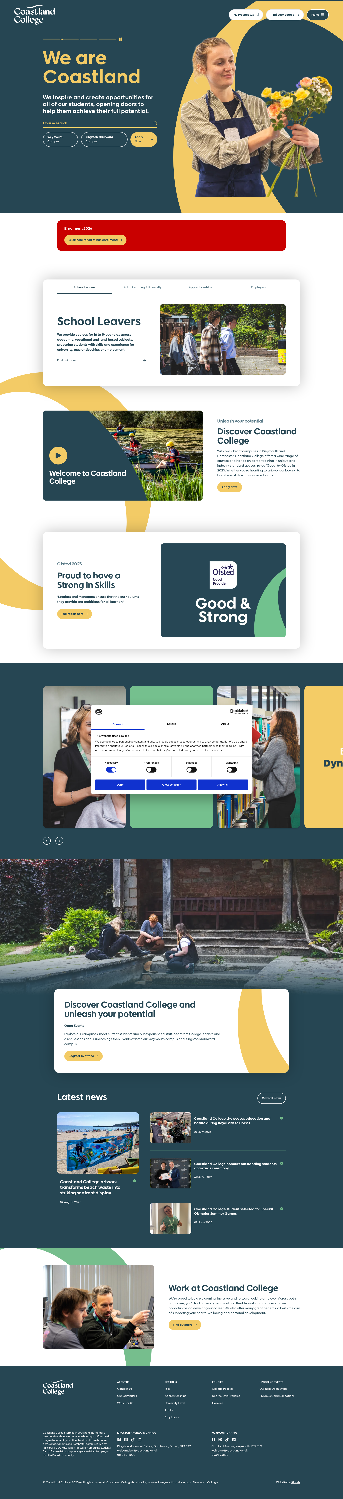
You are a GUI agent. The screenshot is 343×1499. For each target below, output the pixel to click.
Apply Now (139, 139)
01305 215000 (126, 1455)
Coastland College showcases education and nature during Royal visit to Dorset (232, 1121)
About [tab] (225, 723)
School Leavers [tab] (85, 287)
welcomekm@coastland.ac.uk (137, 1451)
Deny (120, 784)
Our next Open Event (273, 1389)
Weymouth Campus (55, 139)
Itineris (295, 1482)
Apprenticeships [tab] (200, 287)
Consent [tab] (118, 724)
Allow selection (171, 784)
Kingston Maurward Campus (99, 139)
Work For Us (125, 1403)
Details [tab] (171, 723)
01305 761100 (220, 1455)
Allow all (222, 784)
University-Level (175, 1403)
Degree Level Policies (226, 1396)
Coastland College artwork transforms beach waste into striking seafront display (90, 1187)
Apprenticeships (175, 1396)
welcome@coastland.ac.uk (230, 1451)
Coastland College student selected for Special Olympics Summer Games (233, 1211)
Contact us (124, 1389)
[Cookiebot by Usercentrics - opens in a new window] (232, 711)
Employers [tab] (258, 287)
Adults (169, 1410)
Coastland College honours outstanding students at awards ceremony (235, 1166)
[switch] (151, 770)
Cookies (217, 1403)
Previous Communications (277, 1396)
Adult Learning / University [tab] (142, 287)
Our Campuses (127, 1396)
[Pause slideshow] (121, 39)
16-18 (167, 1389)
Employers (172, 1417)
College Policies (222, 1389)
